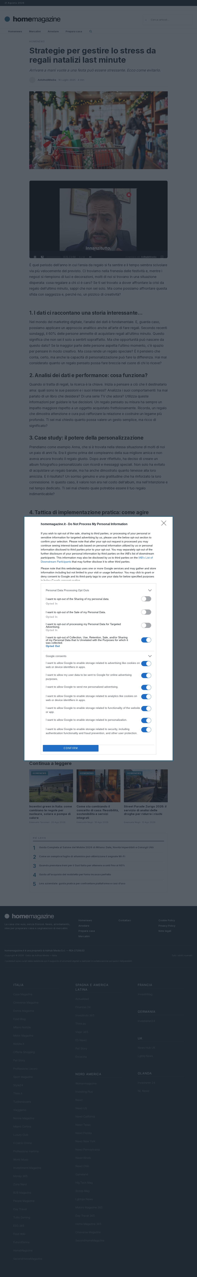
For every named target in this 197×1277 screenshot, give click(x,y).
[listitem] (98, 590)
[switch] (146, 598)
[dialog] (98, 638)
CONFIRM (71, 748)
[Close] (165, 524)
